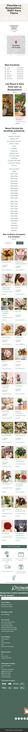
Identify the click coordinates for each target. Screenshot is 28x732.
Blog (2, 644)
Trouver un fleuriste (5, 642)
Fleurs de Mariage (5, 614)
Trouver (20, 243)
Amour (5, 18)
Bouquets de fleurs (18, 18)
